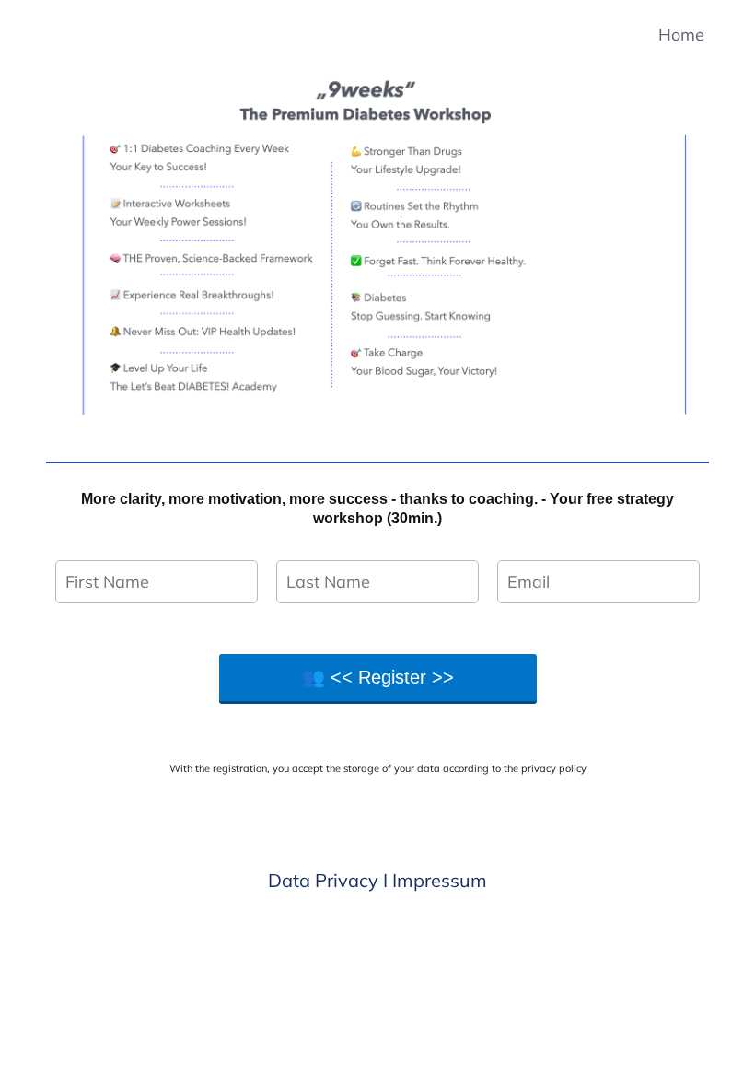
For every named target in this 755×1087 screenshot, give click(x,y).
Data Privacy (323, 880)
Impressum (439, 880)
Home (681, 34)
